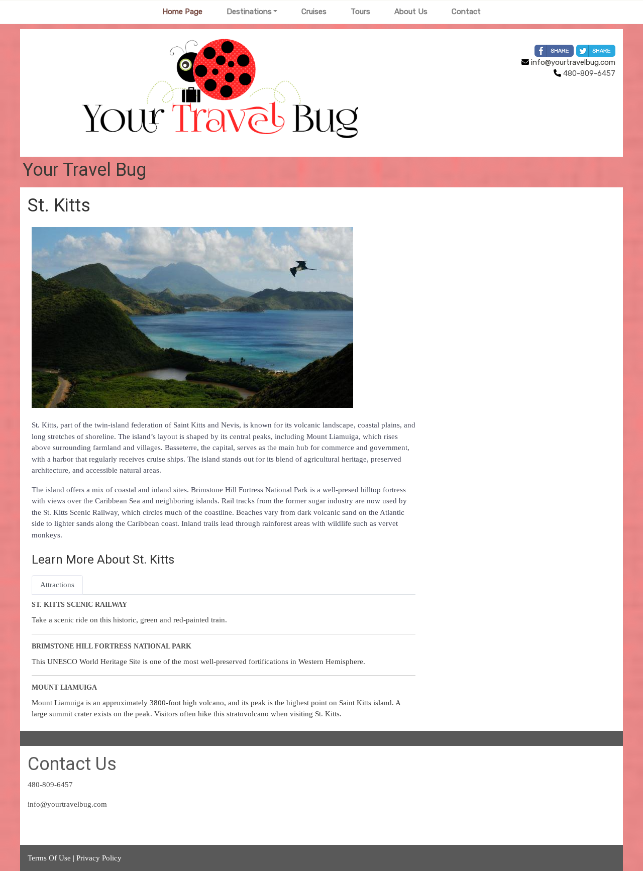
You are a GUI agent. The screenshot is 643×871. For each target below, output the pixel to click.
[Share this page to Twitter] (595, 51)
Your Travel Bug (84, 169)
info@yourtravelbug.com (572, 62)
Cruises (314, 11)
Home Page (182, 11)
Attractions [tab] (57, 585)
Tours (360, 11)
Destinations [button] (249, 11)
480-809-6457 (50, 785)
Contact (466, 11)
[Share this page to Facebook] (554, 51)
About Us (410, 11)
